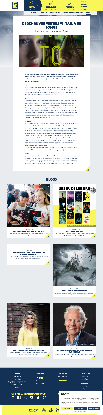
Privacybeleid (83, 411)
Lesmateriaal (62, 376)
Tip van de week (17, 384)
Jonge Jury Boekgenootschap (17, 382)
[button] (99, 394)
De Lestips (17, 376)
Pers (85, 386)
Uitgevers (85, 389)
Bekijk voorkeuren (94, 408)
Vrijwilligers (85, 379)
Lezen (17, 373)
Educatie (63, 373)
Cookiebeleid (77, 411)
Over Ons (84, 6)
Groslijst (18, 379)
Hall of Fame (40, 383)
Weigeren (80, 408)
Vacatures (85, 376)
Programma (40, 381)
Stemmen (40, 373)
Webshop (84, 4)
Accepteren (67, 408)
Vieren (40, 378)
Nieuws (17, 387)
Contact (83, 9)
